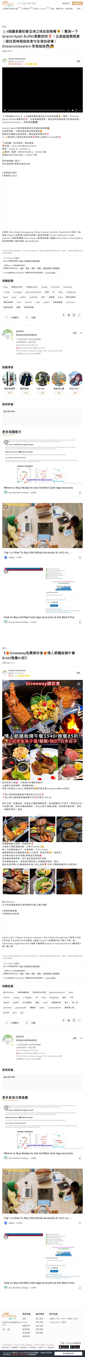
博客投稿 (26, 1336)
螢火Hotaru (8, 992)
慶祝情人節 (69, 1007)
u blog (6, 292)
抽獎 (37, 1002)
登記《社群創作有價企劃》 (30, 261)
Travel (17, 1345)
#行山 (57, 1318)
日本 (72, 997)
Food (37, 1345)
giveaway (7, 1007)
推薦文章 (60, 8)
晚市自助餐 (70, 297)
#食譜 (69, 1318)
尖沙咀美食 (27, 1002)
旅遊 (22, 268)
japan (41, 1007)
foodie (45, 287)
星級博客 (69, 8)
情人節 (6, 1012)
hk (54, 292)
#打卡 (63, 1318)
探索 (52, 8)
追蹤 (78, 61)
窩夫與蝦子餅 (26, 388)
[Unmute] (73, 110)
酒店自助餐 (8, 302)
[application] (42, 89)
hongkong (70, 292)
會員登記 (66, 3)
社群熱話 (25, 8)
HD (80, 110)
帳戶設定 (39, 1322)
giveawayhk (21, 1007)
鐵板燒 (33, 1007)
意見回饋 (26, 1332)
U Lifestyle (8, 1345)
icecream (70, 302)
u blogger (17, 292)
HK (23, 1345)
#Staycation (54, 1322)
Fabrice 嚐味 (42, 388)
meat (14, 297)
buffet (23, 297)
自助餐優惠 (57, 302)
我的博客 (39, 1332)
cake (38, 302)
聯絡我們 (51, 1347)
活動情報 (55, 268)
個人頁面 (39, 1318)
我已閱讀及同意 (68, 1353)
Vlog (5, 287)
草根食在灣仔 (17, 287)
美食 (4, 26)
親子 (33, 268)
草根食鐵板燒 (23, 992)
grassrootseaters (33, 292)
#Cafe (75, 1318)
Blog (44, 1345)
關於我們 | (6, 1347)
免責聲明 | (15, 1347)
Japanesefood (54, 1007)
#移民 (63, 1322)
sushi (19, 302)
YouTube (55, 287)
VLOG (24, 1322)
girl (22, 1012)
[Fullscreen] (76, 110)
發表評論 (9, 411)
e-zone (50, 1345)
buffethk (34, 297)
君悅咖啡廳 (29, 307)
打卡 (16, 268)
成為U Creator (40, 8)
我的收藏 (39, 1325)
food (5, 297)
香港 (47, 292)
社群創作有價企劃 (10, 8)
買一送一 (76, 1002)
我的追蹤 (39, 1329)
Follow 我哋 (50, 272)
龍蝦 (18, 307)
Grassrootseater (17, 58)
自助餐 (51, 297)
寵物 (39, 268)
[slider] (36, 110)
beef (60, 297)
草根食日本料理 (39, 992)
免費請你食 (56, 1002)
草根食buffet (32, 287)
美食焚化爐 (59, 388)
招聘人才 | (43, 1347)
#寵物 (51, 1318)
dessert (28, 302)
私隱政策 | (34, 1347)
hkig (61, 292)
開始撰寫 (77, 3)
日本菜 (6, 1002)
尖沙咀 (15, 1002)
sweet (46, 302)
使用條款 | (24, 1347)
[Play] (5, 110)
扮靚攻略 (46, 268)
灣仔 (43, 297)
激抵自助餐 (8, 307)
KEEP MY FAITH (75, 388)
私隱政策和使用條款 (18, 1354)
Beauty (30, 1345)
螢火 (66, 1002)
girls (15, 1012)
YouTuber (67, 287)
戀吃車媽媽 (9, 388)
